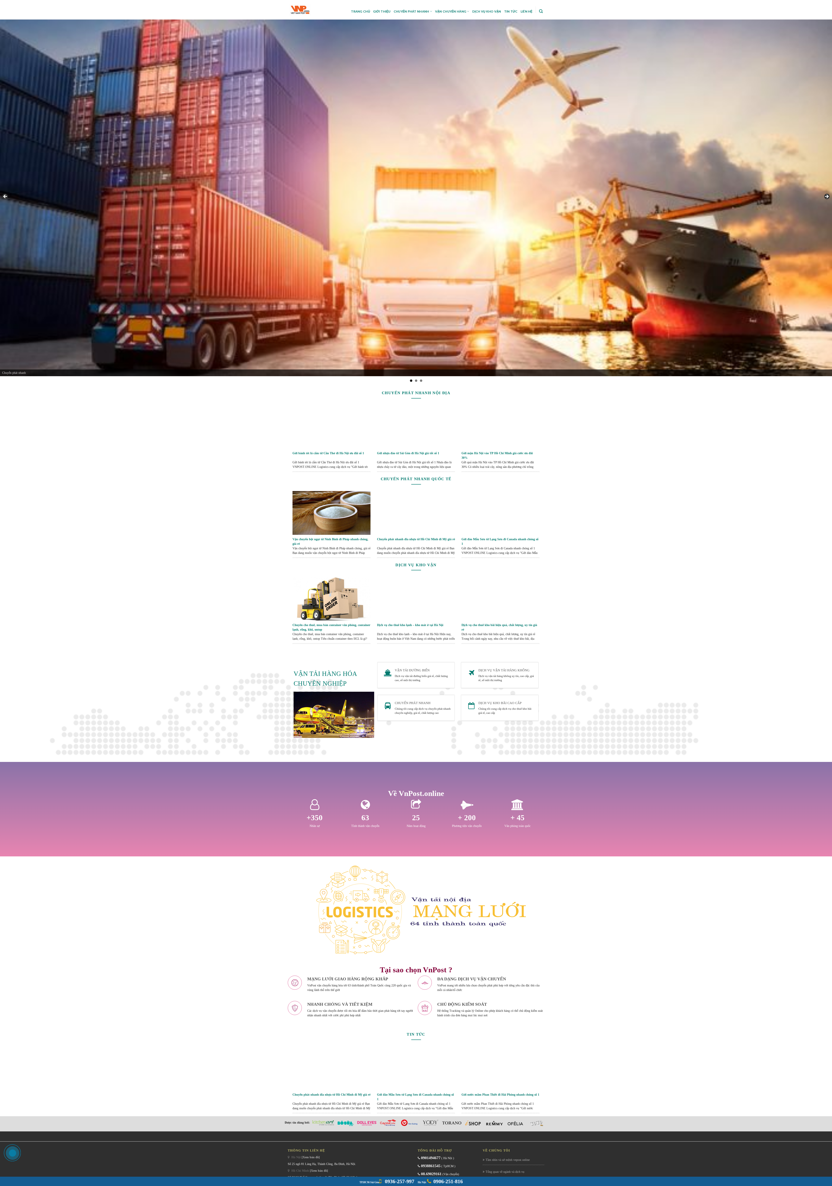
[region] (416, 198)
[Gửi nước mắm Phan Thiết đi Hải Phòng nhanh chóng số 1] (501, 1068)
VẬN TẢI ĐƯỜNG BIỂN (412, 670)
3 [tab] (421, 380)
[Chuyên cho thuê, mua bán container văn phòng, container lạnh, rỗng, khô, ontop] (331, 598)
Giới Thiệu (382, 11)
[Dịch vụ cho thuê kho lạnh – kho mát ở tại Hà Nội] (416, 598)
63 (365, 817)
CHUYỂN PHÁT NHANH (413, 703)
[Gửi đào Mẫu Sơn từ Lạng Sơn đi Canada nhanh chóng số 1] (501, 512)
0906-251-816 (448, 1181)
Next (826, 197)
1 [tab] (411, 380)
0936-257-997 (399, 1181)
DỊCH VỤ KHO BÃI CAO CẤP (500, 703)
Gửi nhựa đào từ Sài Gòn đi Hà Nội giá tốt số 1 (408, 453)
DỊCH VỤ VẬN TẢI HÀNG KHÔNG (504, 670)
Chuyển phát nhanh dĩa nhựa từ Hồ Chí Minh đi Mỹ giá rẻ (416, 539)
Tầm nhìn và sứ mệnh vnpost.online (508, 1160)
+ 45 (517, 817)
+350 (315, 817)
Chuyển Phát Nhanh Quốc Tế (416, 479)
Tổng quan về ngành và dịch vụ (505, 1171)
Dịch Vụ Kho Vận (486, 11)
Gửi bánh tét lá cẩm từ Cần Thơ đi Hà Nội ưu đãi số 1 (328, 453)
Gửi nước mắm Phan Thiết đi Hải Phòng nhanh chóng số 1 (500, 1094)
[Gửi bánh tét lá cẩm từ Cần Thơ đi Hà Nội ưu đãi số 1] (331, 426)
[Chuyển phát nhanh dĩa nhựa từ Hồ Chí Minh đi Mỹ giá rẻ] (416, 512)
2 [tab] (416, 380)
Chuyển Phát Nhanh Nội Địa (416, 393)
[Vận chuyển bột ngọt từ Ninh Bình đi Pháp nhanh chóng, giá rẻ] (331, 512)
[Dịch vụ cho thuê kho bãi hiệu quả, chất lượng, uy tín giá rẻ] (501, 598)
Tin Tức (511, 11)
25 (416, 817)
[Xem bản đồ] (311, 1157)
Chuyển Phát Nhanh (411, 11)
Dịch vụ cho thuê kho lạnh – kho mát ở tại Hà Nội (410, 625)
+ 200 (467, 817)
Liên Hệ (527, 11)
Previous (5, 197)
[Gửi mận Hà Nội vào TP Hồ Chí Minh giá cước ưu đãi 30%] (501, 426)
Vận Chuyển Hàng (450, 11)
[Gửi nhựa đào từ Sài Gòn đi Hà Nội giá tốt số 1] (416, 426)
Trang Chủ (360, 11)
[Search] (541, 11)
